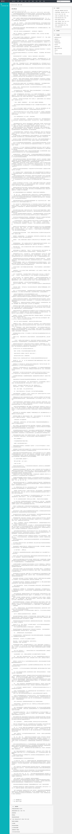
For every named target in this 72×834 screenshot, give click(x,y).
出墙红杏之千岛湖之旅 (58, 53)
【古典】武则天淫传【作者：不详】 (60, 17)
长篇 (44, 1)
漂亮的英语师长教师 (15, 817)
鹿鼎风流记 (56, 39)
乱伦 (29, 1)
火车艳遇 (13, 823)
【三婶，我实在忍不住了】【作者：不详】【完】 (20, 819)
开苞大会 (56, 50)
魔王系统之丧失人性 (58, 37)
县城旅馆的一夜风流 (15, 829)
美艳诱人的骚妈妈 (15, 821)
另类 (18, 1)
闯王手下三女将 (18, 801)
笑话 (25, 1)
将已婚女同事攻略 (15, 825)
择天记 (3, 1)
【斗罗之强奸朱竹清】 (58, 26)
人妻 (36, 1)
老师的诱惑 (14, 812)
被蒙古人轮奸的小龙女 (58, 48)
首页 (19, 4)
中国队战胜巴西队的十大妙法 (17, 808)
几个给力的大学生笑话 (16, 831)
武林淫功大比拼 (57, 46)
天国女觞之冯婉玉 (58, 42)
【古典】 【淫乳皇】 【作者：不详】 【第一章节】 (63, 21)
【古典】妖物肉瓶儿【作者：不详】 (60, 23)
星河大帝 (13, 1)
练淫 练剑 (56, 44)
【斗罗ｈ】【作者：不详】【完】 (60, 14)
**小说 (9, 1)
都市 (40, 1)
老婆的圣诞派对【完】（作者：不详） (18, 810)
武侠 (22, 1)
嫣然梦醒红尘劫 (18, 799)
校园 (33, 1)
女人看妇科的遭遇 (15, 827)
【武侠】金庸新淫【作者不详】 (60, 19)
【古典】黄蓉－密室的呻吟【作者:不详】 (61, 10)
